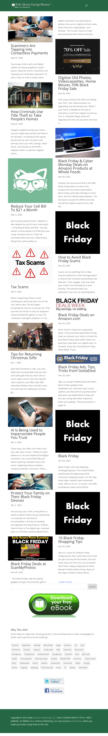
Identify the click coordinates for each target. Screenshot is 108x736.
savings (87, 663)
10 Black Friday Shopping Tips (71, 539)
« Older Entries (65, 582)
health (14, 658)
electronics (79, 649)
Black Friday (68, 455)
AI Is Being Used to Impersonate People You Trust (28, 434)
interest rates (90, 658)
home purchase (41, 658)
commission (77, 721)
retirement (67, 663)
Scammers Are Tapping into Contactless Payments (29, 49)
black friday (48, 645)
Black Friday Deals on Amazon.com (76, 316)
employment (29, 654)
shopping (34, 667)
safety (77, 663)
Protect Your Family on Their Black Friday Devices (30, 496)
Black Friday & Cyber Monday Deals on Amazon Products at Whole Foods (75, 166)
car (76, 645)
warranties (83, 667)
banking (37, 645)
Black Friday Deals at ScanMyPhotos (28, 565)
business (67, 645)
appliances (26, 645)
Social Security (47, 667)
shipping (24, 667)
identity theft (65, 658)
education (67, 649)
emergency (16, 654)
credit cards (48, 649)
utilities (72, 667)
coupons (37, 649)
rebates (44, 663)
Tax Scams (19, 286)
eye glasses (57, 654)
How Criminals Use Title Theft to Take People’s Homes (27, 115)
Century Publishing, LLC (44, 717)
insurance (77, 658)
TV (65, 667)
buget (58, 645)
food (77, 654)
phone (35, 663)
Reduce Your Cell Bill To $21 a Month (28, 208)
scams (14, 667)
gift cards (86, 654)
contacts (26, 649)
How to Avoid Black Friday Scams (74, 259)
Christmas (16, 649)
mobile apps (24, 663)
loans (14, 663)
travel (58, 667)
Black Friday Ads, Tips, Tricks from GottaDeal (77, 368)
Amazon (15, 645)
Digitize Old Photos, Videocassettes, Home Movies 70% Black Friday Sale (77, 83)
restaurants (55, 663)
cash (82, 645)
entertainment (43, 654)
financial (68, 654)
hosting (54, 658)
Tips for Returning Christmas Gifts (26, 356)
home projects (26, 658)
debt (58, 649)
